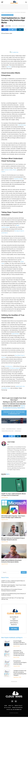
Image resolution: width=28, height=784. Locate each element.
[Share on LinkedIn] (20, 29)
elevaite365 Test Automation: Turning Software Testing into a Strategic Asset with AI (18, 653)
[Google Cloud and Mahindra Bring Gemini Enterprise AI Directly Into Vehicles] (14, 551)
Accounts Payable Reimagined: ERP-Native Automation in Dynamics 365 (19, 642)
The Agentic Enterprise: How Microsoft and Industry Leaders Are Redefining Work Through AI (19, 673)
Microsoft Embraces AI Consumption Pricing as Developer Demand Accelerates (13, 539)
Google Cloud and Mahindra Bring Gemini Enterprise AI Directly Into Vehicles (11, 561)
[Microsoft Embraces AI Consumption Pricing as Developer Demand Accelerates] (14, 529)
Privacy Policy (18, 705)
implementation (15, 333)
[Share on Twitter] (12, 29)
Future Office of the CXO (7, 430)
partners (9, 66)
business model (8, 169)
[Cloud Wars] (14, 2)
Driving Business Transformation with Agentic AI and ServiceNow (20, 662)
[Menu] (2, 2)
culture (3, 171)
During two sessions (14, 368)
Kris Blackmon (9, 366)
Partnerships (18, 430)
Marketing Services (17, 707)
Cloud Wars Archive (10, 428)
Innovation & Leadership (7, 14)
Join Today (14, 629)
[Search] (26, 2)
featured (19, 428)
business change (18, 178)
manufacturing (22, 125)
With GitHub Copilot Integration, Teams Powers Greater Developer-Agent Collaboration (13, 516)
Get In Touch (7, 707)
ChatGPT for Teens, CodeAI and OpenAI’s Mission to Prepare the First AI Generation (13, 494)
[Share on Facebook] (5, 29)
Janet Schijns (8, 25)
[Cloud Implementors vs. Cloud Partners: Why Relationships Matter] (14, 41)
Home (2, 12)
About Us (10, 705)
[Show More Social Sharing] (25, 29)
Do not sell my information (14, 709)
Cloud (3, 428)
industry (15, 169)
